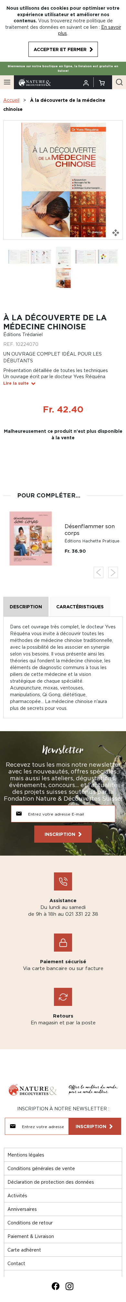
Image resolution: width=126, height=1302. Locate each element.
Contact (16, 1263)
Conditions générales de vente (41, 1168)
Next (113, 572)
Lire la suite (16, 383)
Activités (17, 1195)
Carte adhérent (24, 1249)
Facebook (55, 1286)
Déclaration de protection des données (50, 1181)
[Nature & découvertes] (35, 81)
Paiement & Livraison (30, 1236)
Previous (98, 572)
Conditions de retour (30, 1222)
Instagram (69, 1286)
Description (26, 606)
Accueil (11, 100)
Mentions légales (25, 1154)
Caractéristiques (80, 606)
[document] (63, 31)
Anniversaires (22, 1209)
